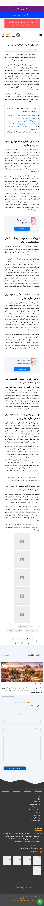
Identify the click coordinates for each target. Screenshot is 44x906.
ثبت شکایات (36, 818)
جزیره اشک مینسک (23, 363)
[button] (28, 702)
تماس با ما (37, 815)
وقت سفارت (36, 801)
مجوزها (38, 812)
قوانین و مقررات (35, 821)
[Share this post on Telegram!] (15, 643)
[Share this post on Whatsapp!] (19, 643)
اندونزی (37, 150)
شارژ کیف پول (22, 3)
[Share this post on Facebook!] (25, 643)
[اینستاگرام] (26, 887)
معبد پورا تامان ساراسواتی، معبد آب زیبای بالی (22, 116)
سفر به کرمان (38, 684)
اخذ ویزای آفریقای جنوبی (29, 527)
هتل (5, 789)
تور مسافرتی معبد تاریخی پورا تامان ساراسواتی (22, 132)
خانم (15, 714)
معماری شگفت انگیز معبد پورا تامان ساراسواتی (22, 121)
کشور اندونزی (26, 426)
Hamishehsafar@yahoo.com (29, 848)
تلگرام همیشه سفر (34, 810)
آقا (7, 714)
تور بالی (20, 73)
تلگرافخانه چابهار (24, 223)
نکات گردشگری (35, 41)
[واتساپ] (13, 887)
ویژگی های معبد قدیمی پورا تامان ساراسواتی (22, 124)
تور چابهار (22, 229)
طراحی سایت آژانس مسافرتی (26, 900)
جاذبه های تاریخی (23, 626)
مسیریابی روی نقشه (32, 845)
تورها (27, 789)
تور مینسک (22, 369)
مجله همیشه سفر (34, 807)
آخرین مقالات (7, 656)
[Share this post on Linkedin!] (29, 643)
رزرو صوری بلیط (35, 804)
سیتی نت (12, 900)
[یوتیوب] (18, 887)
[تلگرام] (22, 887)
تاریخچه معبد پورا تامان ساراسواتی (26, 118)
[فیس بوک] (30, 887)
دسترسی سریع (38, 789)
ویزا (16, 789)
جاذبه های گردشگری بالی (15, 631)
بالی (38, 65)
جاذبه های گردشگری (31, 631)
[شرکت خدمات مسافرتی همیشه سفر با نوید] (11, 35)
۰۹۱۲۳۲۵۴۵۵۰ (34, 852)
